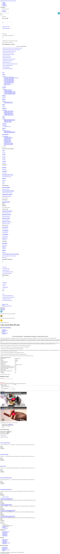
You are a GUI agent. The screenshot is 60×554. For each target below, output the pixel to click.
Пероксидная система (6, 214)
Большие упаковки (6, 218)
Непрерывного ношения (7, 194)
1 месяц (3, 157)
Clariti (3, 104)
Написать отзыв (3, 435)
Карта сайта (4, 543)
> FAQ (3, 288)
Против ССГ (4, 237)
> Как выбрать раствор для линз (7, 60)
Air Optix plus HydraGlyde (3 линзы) (10, 93)
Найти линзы (4, 540)
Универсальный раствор (7, 210)
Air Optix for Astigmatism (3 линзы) (9, 92)
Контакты (4, 527)
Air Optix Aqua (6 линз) (7, 90)
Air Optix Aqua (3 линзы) (8, 89)
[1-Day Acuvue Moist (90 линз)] (5, 327)
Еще (4, 85)
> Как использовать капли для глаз (7, 271)
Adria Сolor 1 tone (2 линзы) (8, 142)
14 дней (3, 154)
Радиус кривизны (3, 431)
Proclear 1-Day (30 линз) (4, 454)
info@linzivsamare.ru (5, 526)
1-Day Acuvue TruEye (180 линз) (9, 81)
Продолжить (2, 391)
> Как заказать (4, 282)
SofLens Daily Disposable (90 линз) (9, 132)
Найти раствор (4, 541)
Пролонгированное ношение (8, 190)
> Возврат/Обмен (5, 287)
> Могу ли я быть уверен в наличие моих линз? (9, 63)
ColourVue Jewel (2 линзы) (8, 114)
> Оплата (3, 285)
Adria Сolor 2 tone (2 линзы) (8, 143)
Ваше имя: (2, 378)
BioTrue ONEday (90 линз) (8, 102)
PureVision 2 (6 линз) (7, 126)
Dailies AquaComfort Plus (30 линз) (9, 119)
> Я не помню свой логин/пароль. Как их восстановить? (11, 49)
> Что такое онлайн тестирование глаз (8, 297)
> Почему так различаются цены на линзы (9, 51)
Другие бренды (5, 134)
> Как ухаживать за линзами (6, 273)
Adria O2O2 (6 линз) (7, 140)
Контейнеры (4, 243)
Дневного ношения (6, 187)
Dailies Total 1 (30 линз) (8, 121)
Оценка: (1, 384)
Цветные (4, 178)
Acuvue (3, 74)
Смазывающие (5, 230)
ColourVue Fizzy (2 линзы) (8, 112)
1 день (3, 150)
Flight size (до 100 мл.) (6, 221)
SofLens (3, 128)
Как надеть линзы (5, 332)
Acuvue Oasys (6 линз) (7, 84)
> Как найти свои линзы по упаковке (8, 54)
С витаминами (5, 234)
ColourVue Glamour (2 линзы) (8, 113)
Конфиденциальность (5, 531)
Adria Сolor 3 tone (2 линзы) (8, 144)
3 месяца (4, 161)
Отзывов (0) (4, 331)
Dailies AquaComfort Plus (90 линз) (9, 120)
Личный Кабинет (5, 547)
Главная (3, 550)
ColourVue (4, 108)
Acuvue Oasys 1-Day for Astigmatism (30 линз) (11, 77)
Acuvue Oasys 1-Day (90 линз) (9, 78)
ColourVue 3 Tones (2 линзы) (8, 110)
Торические (4, 171)
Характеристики (5, 330)
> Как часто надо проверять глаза (7, 295)
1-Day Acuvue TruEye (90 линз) (9, 80)
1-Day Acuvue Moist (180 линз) (9, 82)
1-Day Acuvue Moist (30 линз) (5, 442)
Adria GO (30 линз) (7, 138)
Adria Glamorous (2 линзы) (8, 137)
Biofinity (4, 95)
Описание (3, 329)
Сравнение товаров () (6, 549)
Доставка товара (5, 534)
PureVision (4, 123)
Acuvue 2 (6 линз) (7, 83)
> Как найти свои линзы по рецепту (8, 52)
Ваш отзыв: (2, 382)
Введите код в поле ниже (5, 386)
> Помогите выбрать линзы (6, 57)
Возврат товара (4, 535)
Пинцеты (4, 246)
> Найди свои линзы (6, 28)
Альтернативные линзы (6, 542)
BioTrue (3, 99)
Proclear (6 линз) (3, 466)
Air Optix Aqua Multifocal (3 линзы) (9, 91)
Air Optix (4, 87)
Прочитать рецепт (5, 539)
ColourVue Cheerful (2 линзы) (8, 111)
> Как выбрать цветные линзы (7, 300)
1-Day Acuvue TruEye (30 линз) (9, 79)
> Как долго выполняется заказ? (7, 65)
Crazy (3, 181)
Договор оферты (5, 532)
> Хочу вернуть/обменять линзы (7, 68)
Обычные (4, 167)
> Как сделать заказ (5, 26)
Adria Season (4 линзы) (7, 141)
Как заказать (4, 533)
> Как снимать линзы (5, 270)
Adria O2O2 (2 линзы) (7, 139)
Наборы (4, 250)
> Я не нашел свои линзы (6, 55)
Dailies (3, 116)
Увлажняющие (5, 227)
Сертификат (4, 333)
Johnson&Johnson (10, 424)
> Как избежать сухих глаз (6, 298)
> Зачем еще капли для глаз (6, 62)
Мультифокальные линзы (7, 174)
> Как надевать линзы (5, 268)
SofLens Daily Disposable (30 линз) (9, 131)
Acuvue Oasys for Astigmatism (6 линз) (6, 499)
